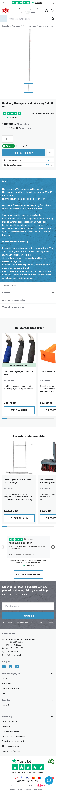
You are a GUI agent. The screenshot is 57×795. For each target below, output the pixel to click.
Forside (5, 26)
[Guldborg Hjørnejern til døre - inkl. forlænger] (19, 458)
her (51, 622)
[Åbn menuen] (3, 18)
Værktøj (16, 26)
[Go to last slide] (2, 3)
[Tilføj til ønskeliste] (50, 152)
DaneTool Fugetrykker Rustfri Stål (18, 373)
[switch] (27, 12)
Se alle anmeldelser (28, 574)
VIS (48, 160)
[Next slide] (53, 3)
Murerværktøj (29, 26)
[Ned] (11, 140)
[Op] (11, 138)
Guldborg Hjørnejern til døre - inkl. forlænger (18, 481)
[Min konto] (46, 10)
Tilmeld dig (28, 615)
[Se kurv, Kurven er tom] (52, 10)
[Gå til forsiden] (7, 10)
